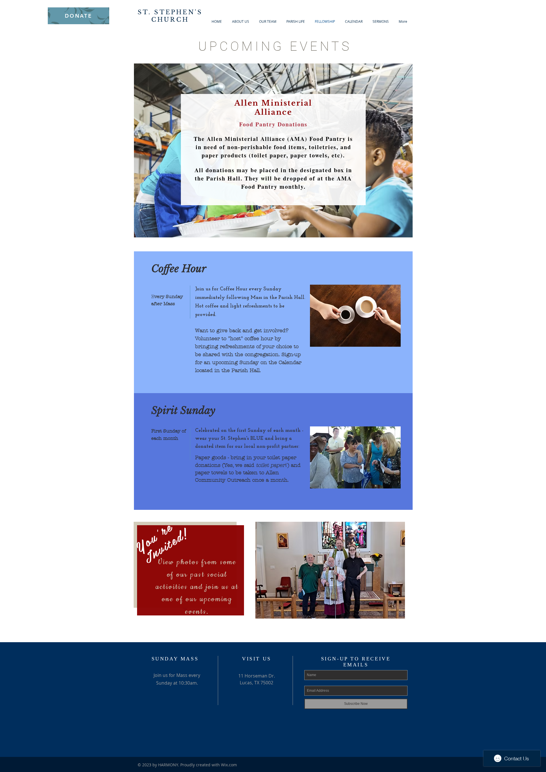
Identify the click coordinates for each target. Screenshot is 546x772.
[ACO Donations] (269, 230)
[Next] (403, 150)
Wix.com (229, 764)
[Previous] (143, 150)
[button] (330, 570)
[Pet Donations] (277, 230)
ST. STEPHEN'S (170, 12)
